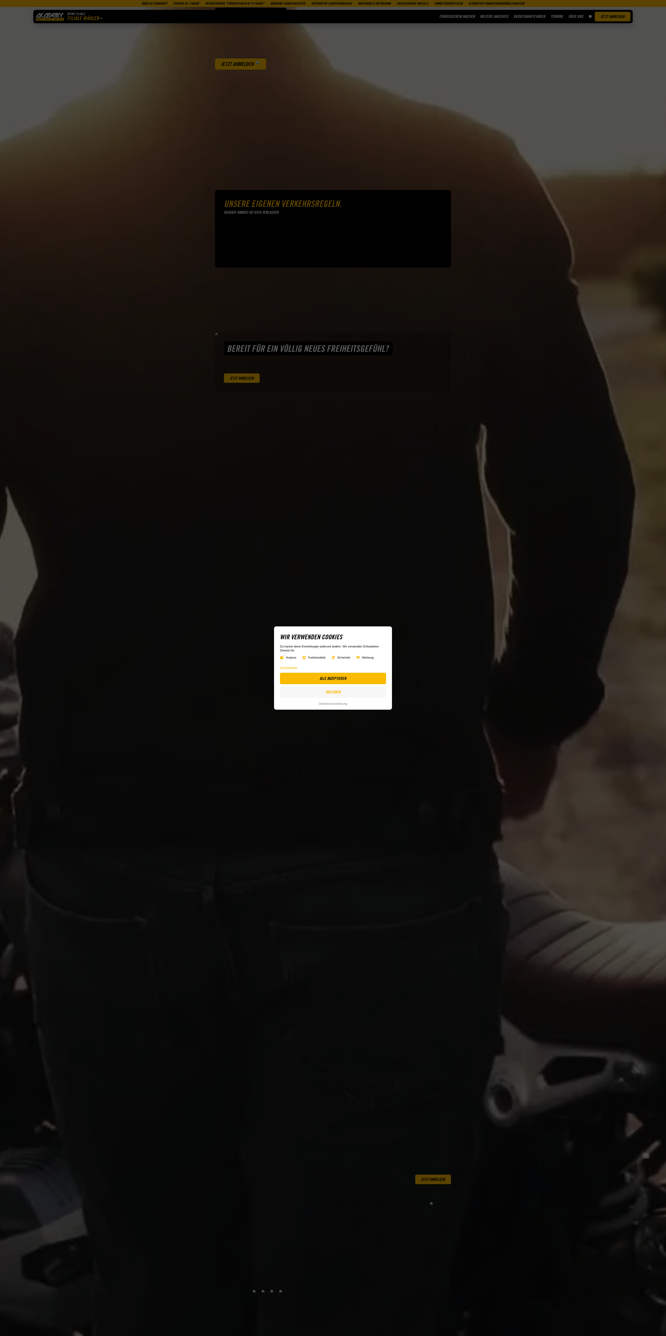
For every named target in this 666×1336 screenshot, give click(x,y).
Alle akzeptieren (333, 678)
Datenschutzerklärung (333, 703)
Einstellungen (288, 667)
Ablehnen (333, 691)
